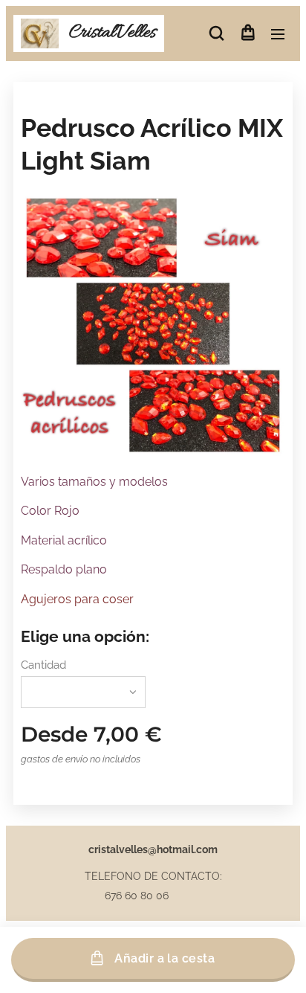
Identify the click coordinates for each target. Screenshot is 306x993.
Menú (278, 33)
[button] (216, 33)
